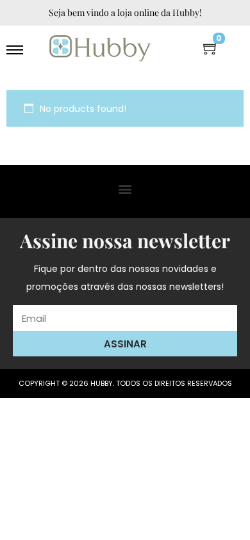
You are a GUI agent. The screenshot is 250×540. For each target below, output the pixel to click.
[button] (125, 188)
